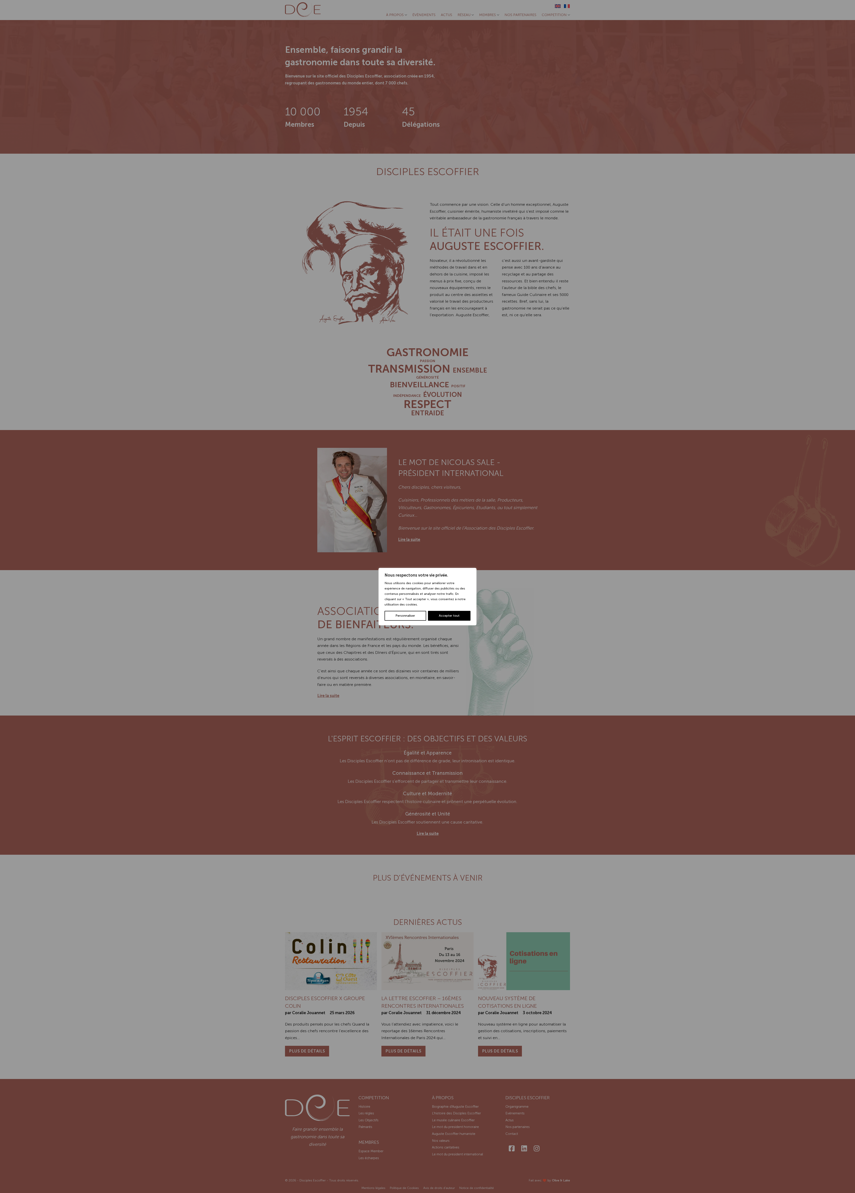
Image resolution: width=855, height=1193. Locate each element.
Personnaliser (405, 616)
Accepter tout (449, 616)
